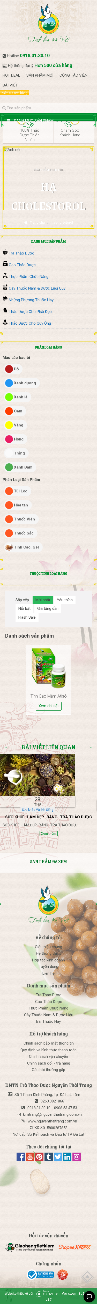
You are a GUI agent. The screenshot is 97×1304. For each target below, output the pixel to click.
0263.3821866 (52, 1101)
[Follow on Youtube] (30, 1159)
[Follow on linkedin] (67, 1159)
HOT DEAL (11, 75)
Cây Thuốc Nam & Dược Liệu (48, 1015)
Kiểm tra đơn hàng (14, 93)
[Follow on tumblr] (49, 1159)
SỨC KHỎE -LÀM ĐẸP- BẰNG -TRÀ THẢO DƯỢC (48, 817)
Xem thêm (48, 833)
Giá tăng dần (47, 608)
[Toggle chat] (89, 1296)
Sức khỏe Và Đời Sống (37, 810)
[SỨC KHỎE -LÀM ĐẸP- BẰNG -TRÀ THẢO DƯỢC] (37, 775)
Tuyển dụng (48, 966)
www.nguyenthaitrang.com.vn (52, 1121)
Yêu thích (65, 600)
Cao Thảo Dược (48, 1001)
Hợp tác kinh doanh (48, 960)
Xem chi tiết (49, 706)
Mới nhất (42, 600)
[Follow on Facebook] (21, 1159)
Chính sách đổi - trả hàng (48, 1063)
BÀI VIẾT (10, 85)
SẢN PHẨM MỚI (39, 75)
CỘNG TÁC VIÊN (73, 75)
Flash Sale (27, 617)
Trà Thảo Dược (48, 995)
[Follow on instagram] (76, 1159)
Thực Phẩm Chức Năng (48, 1008)
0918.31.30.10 (35, 55)
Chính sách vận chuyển (48, 1056)
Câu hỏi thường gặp (48, 1069)
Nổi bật (24, 608)
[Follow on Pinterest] (39, 1159)
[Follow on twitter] (58, 1159)
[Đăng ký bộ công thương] (41, 1274)
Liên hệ (48, 973)
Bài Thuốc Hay (48, 1021)
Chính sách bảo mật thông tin (49, 1043)
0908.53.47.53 (65, 1108)
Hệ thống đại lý (48, 953)
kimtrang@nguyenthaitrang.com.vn (52, 1114)
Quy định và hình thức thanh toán (48, 1050)
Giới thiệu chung (48, 947)
